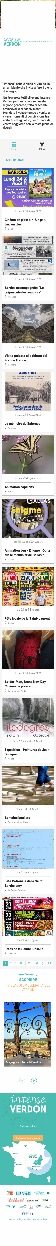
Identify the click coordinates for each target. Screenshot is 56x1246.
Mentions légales (18, 1219)
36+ (30, 963)
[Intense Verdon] (11, 41)
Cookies (43, 1219)
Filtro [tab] (42, 149)
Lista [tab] (14, 149)
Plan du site (33, 1219)
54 (36, 963)
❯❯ (49, 963)
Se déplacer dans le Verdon (28, 1138)
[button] (23, 41)
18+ (22, 963)
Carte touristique (28, 1126)
